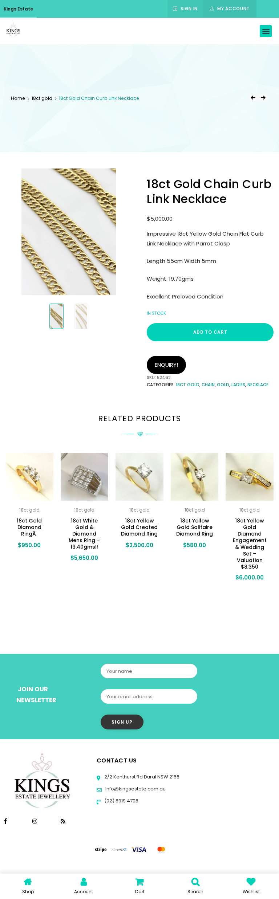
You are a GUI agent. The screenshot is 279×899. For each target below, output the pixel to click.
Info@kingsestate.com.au (135, 788)
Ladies (238, 385)
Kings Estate (18, 9)
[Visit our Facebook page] (5, 821)
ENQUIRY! (166, 365)
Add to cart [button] (27, 569)
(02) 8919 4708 (120, 800)
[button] (266, 31)
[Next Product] (263, 97)
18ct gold (42, 98)
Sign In (189, 8)
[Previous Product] (253, 97)
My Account (233, 8)
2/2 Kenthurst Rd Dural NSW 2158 (141, 776)
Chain (208, 385)
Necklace (257, 385)
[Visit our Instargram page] (35, 821)
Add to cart (210, 332)
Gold (223, 385)
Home (18, 98)
